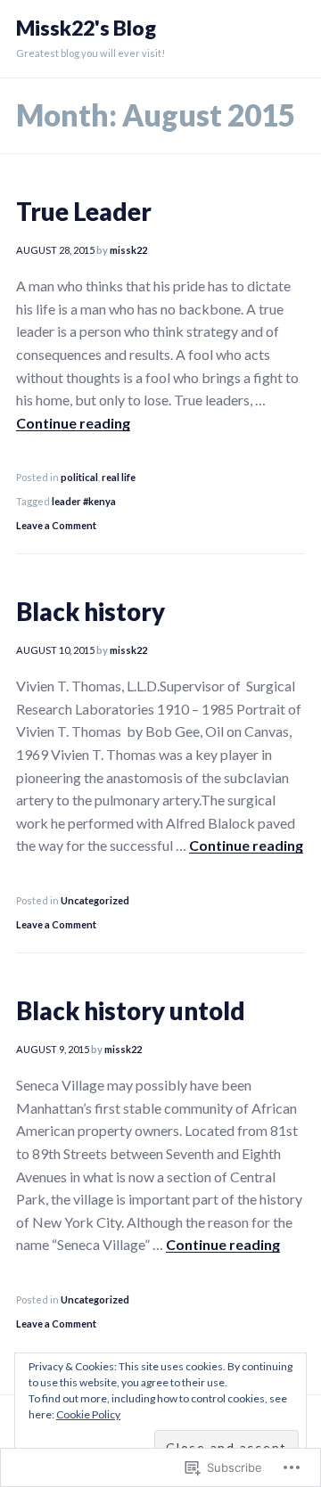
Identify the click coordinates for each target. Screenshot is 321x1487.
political (79, 477)
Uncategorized (95, 900)
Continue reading (73, 422)
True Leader (84, 211)
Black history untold (130, 1010)
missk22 (128, 250)
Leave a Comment (56, 525)
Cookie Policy (88, 1414)
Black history (90, 611)
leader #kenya (84, 501)
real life (119, 477)
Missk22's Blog (86, 28)
